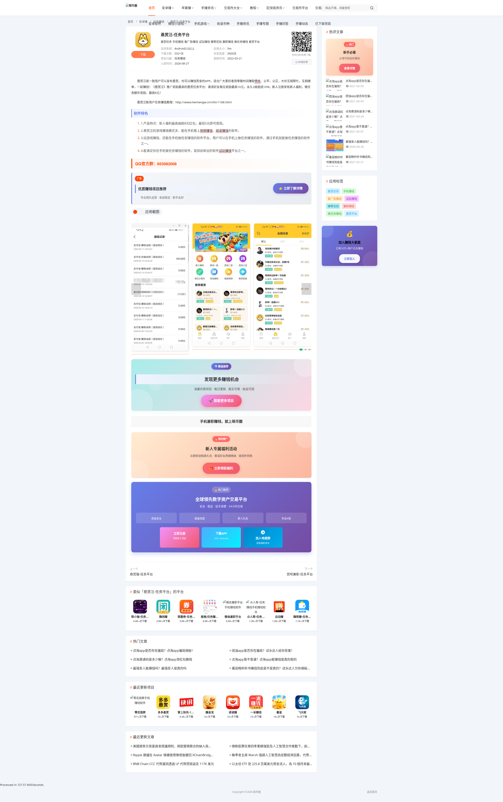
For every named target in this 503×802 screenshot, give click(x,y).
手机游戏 (200, 23)
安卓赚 (166, 8)
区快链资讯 (274, 8)
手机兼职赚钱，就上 (221, 421)
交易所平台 (300, 8)
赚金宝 (210, 712)
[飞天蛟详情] (302, 702)
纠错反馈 (303, 62)
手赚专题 (262, 23)
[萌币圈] (131, 5)
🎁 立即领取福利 (221, 468)
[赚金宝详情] (210, 702)
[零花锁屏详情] (140, 702)
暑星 (279, 712)
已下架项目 (323, 23)
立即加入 (349, 258)
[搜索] (371, 8)
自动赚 (279, 616)
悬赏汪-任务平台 (175, 34)
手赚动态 (302, 23)
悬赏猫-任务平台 (141, 574)
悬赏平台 (254, 41)
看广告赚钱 (191, 41)
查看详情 (349, 68)
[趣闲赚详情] (163, 607)
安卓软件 (155, 23)
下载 (143, 54)
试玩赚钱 (204, 41)
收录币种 (223, 23)
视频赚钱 (206, 130)
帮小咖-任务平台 (141, 616)
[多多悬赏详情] (163, 702)
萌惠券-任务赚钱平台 (190, 616)
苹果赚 (186, 8)
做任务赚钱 (241, 41)
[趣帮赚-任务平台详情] (302, 607)
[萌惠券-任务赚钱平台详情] (186, 607)
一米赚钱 (256, 712)
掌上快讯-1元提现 (188, 712)
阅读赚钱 (222, 130)
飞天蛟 (302, 712)
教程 (253, 8)
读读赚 (233, 712)
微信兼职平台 (233, 616)
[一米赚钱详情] (256, 702)
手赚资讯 (207, 8)
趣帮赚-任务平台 (303, 616)
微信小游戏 (176, 23)
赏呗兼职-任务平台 (300, 574)
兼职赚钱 (227, 41)
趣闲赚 (163, 616)
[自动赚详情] (279, 607)
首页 (152, 8)
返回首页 (372, 792)
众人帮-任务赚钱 (257, 616)
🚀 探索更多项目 (221, 400)
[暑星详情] (279, 702)
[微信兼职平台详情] (233, 607)
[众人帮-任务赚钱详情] (256, 607)
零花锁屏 (140, 712)
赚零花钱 (216, 41)
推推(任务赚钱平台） (214, 616)
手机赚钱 (178, 41)
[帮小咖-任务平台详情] (140, 607)
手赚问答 (282, 23)
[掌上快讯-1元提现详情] (186, 702)
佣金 (258, 81)
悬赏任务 (166, 41)
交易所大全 (232, 8)
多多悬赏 (163, 712)
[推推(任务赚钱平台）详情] (210, 607)
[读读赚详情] (233, 702)
